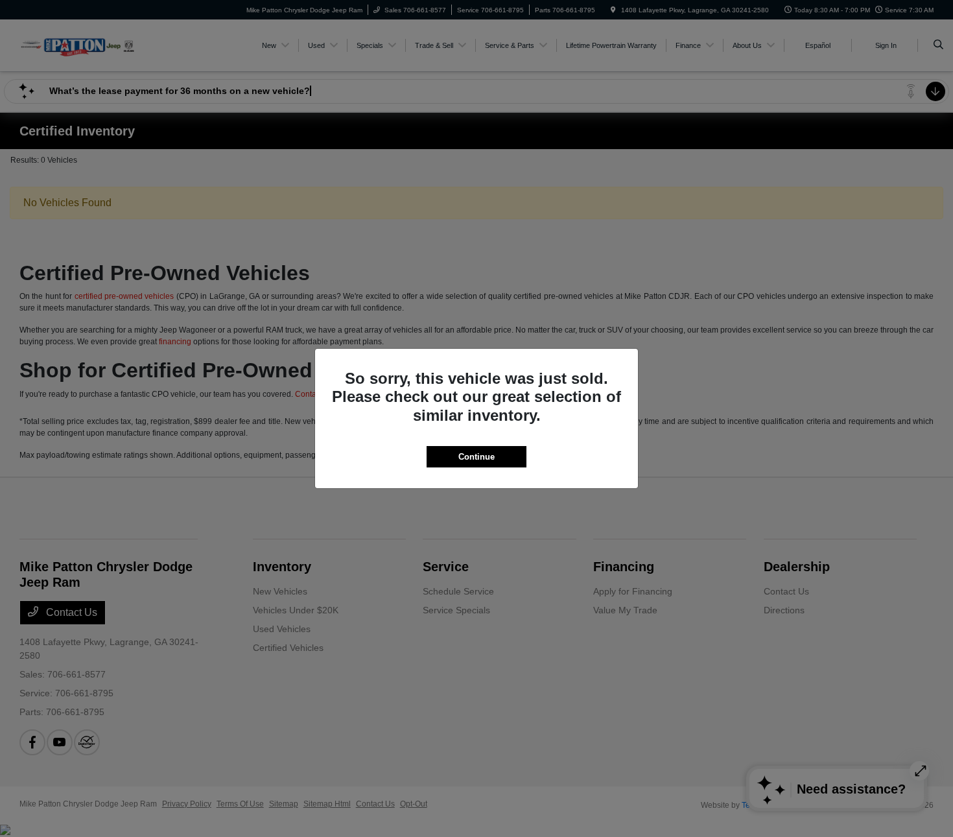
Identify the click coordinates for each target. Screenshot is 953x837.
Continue (476, 457)
